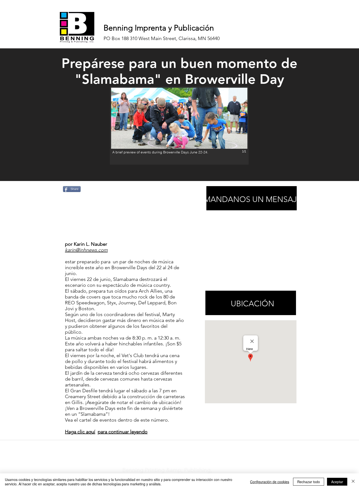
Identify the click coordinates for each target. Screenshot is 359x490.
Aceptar (337, 481)
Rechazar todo (308, 481)
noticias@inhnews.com (175, 446)
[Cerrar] (353, 481)
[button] (179, 125)
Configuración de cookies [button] (269, 481)
